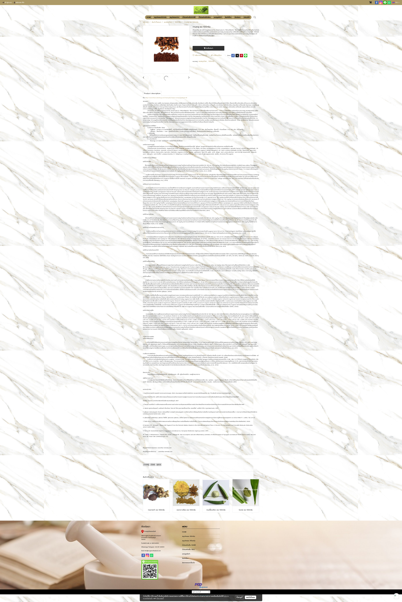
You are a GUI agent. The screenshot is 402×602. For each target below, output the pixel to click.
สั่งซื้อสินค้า (209, 48)
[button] (255, 17)
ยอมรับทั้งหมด (250, 597)
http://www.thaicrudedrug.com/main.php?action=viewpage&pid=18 (166, 98)
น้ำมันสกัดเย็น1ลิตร (205, 17)
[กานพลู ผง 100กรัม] (166, 50)
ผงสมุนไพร (203, 61)
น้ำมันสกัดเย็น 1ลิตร (188, 549)
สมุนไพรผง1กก (174, 17)
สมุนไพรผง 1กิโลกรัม (188, 541)
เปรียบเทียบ (217, 55)
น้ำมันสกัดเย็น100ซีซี (188, 17)
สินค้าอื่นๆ (228, 17)
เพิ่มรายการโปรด (200, 55)
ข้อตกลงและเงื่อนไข (188, 563)
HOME (149, 17)
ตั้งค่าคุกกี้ (239, 597)
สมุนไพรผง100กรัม (160, 17)
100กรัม (211, 61)
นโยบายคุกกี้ (160, 598)
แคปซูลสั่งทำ (218, 17)
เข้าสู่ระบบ (8, 2)
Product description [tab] (152, 93)
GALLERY (247, 17)
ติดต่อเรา (237, 17)
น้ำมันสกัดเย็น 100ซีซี (189, 545)
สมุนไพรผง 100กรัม (188, 536)
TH (396, 2)
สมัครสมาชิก (19, 2)
